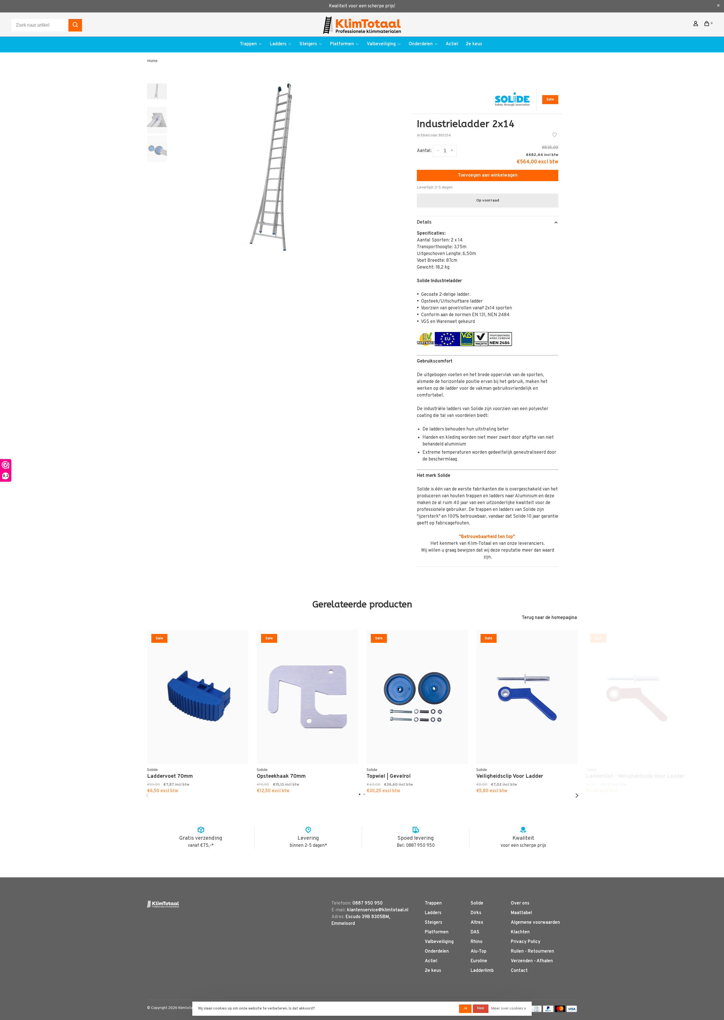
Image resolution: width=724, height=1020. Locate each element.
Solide (477, 903)
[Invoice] (536, 1011)
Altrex (477, 922)
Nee (480, 1008)
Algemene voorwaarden (535, 922)
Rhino (476, 942)
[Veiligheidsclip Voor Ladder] (527, 697)
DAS (475, 932)
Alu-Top (478, 951)
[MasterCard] (560, 1011)
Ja (465, 1008)
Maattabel (521, 913)
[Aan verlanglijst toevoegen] (554, 136)
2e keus (474, 44)
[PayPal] (548, 1011)
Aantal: (424, 151)
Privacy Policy (525, 942)
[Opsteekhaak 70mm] (307, 697)
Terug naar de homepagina (549, 618)
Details (424, 222)
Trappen (248, 44)
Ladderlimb (482, 971)
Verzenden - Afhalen (532, 961)
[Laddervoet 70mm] (197, 697)
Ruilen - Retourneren (532, 951)
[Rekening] (696, 24)
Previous (147, 795)
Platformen (342, 44)
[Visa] (571, 1011)
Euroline (479, 961)
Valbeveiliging (381, 44)
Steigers (308, 44)
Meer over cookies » (508, 1008)
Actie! (452, 44)
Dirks (476, 913)
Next (577, 795)
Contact (519, 971)
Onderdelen (421, 44)
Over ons (520, 903)
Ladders (278, 44)
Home (152, 61)
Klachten (520, 932)
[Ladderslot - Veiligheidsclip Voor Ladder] (636, 697)
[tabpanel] (281, 168)
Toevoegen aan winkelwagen (488, 175)
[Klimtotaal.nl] (163, 904)
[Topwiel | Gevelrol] (417, 697)
